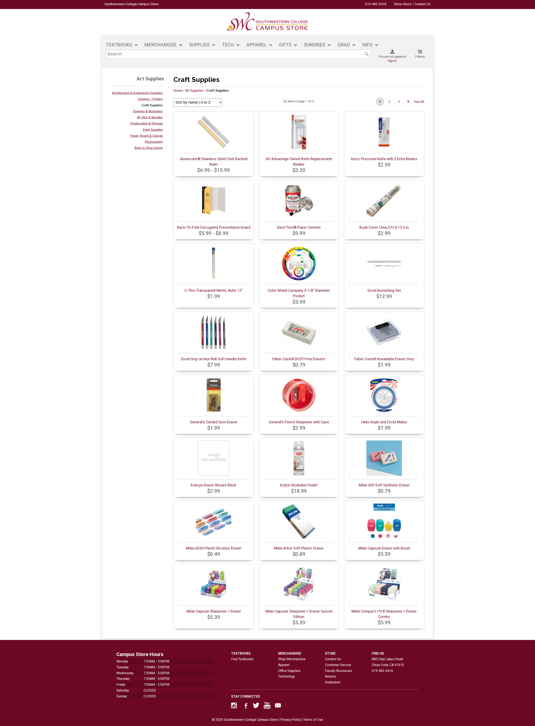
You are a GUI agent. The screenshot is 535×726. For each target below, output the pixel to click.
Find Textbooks (242, 659)
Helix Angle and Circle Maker (384, 422)
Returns (330, 676)
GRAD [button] (344, 44)
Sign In (392, 60)
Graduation (332, 682)
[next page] (408, 101)
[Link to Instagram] (234, 706)
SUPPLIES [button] (199, 44)
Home (177, 91)
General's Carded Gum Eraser (213, 422)
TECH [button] (228, 44)
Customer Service (338, 665)
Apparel (283, 665)
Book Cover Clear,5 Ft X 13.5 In (384, 227)
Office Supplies (289, 671)
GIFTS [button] (285, 44)
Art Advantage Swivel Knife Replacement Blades (299, 161)
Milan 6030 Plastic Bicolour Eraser (213, 548)
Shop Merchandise (292, 659)
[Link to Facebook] (245, 706)
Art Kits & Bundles (150, 117)
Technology (286, 676)
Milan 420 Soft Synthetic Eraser (384, 485)
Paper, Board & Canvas (146, 136)
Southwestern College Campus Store (131, 4)
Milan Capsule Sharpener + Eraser (213, 611)
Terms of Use (313, 720)
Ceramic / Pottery (150, 99)
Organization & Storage (146, 123)
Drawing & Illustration (148, 111)
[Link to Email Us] (278, 706)
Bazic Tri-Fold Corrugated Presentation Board (213, 227)
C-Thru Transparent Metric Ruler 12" (214, 290)
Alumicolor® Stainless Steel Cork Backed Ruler (213, 161)
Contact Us (333, 659)
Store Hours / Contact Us (412, 4)
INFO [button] (367, 44)
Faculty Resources (338, 671)
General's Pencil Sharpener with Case (299, 422)
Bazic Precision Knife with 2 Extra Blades (384, 159)
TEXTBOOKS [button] (119, 44)
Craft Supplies (152, 105)
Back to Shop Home (148, 148)
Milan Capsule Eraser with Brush (384, 548)
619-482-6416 (375, 4)
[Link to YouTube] (267, 706)
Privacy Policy (290, 720)
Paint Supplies (153, 130)
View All (419, 101)
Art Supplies (194, 91)
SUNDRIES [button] (314, 44)
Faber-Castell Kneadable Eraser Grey (384, 359)
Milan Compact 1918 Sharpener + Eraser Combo (384, 614)
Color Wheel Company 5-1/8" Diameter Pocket (299, 293)
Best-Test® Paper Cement (299, 227)
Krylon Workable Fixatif (298, 485)
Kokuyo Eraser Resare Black (213, 485)
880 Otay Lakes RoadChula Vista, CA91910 (388, 662)
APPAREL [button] (256, 44)
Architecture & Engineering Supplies (137, 93)
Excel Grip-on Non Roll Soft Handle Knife (213, 359)
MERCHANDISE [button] (160, 44)
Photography (154, 142)
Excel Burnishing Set (384, 290)
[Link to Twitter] (256, 706)
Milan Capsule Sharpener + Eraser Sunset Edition (298, 614)
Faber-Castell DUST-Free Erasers (298, 359)
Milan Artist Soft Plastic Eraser (299, 548)
